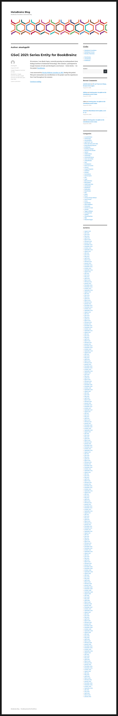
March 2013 (87, 501)
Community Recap (89, 157)
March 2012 (87, 521)
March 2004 (87, 678)
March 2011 (87, 541)
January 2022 (87, 324)
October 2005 (87, 649)
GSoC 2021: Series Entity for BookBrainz (44, 55)
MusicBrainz (87, 57)
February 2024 (88, 281)
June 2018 (86, 394)
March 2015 (87, 460)
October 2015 (87, 448)
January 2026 (87, 243)
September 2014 (88, 470)
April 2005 (87, 659)
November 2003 (88, 684)
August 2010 (87, 553)
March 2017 (87, 420)
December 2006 (88, 625)
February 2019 (88, 381)
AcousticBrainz (88, 137)
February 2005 (88, 663)
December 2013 (88, 486)
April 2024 (87, 278)
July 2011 (86, 534)
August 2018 (87, 391)
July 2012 (86, 514)
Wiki (85, 218)
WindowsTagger (88, 219)
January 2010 (87, 565)
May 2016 (86, 437)
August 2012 (87, 512)
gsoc (24, 77)
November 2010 (88, 548)
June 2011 (86, 536)
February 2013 (88, 502)
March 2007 (87, 620)
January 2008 (87, 605)
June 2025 (87, 255)
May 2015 (86, 457)
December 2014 (88, 465)
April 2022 (87, 319)
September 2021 (88, 330)
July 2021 (86, 334)
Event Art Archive (88, 165)
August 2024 (87, 271)
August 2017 (87, 411)
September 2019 (88, 371)
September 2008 (88, 592)
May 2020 (86, 357)
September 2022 (88, 310)
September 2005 (88, 651)
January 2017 (87, 423)
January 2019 (87, 383)
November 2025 (88, 246)
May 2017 (86, 416)
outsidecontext (87, 84)
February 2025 (88, 261)
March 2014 (87, 480)
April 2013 (86, 499)
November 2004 (88, 668)
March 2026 (87, 239)
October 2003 (87, 686)
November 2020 (88, 347)
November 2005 (88, 647)
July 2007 (86, 614)
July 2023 (86, 293)
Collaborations (88, 154)
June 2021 (86, 335)
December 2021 (88, 325)
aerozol (85, 110)
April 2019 (87, 378)
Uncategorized (88, 213)
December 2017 (88, 405)
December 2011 (88, 526)
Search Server (87, 199)
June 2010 (86, 556)
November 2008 (88, 588)
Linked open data (88, 184)
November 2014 (88, 467)
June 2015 (86, 455)
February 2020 (88, 362)
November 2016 (88, 426)
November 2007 (88, 607)
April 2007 (87, 619)
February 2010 (88, 563)
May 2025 (86, 256)
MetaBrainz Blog (20, 12)
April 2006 (87, 639)
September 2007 (88, 610)
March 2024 (87, 280)
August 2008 (87, 593)
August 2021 (87, 332)
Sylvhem (85, 92)
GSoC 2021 (13, 79)
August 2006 (87, 632)
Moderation (87, 189)
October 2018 (87, 388)
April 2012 (87, 519)
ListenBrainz (87, 58)
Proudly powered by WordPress (29, 709)
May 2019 (86, 376)
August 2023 (87, 292)
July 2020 (86, 354)
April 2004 (87, 676)
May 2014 (86, 477)
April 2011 (86, 539)
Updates (86, 214)
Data (85, 162)
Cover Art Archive (88, 159)
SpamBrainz (87, 202)
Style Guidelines (88, 204)
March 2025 (87, 260)
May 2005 (86, 658)
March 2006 (87, 641)
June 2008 (87, 597)
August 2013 (87, 492)
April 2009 (87, 580)
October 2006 (87, 629)
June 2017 (86, 415)
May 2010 (86, 558)
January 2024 (87, 283)
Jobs (85, 177)
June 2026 (87, 234)
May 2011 (86, 538)
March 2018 (87, 400)
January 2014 (87, 484)
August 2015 (87, 452)
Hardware (86, 170)
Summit (86, 209)
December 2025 (88, 244)
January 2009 (87, 585)
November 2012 (88, 507)
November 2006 (88, 627)
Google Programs (15, 70)
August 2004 (87, 671)
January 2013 (87, 504)
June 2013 (86, 496)
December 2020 (88, 346)
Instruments (87, 174)
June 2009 (87, 577)
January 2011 (87, 545)
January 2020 (87, 364)
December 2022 (88, 305)
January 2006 (87, 644)
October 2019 (87, 369)
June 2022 (87, 315)
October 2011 (87, 529)
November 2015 (88, 447)
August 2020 (87, 352)
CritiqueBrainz (88, 160)
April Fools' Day (88, 142)
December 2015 (88, 445)
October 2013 (87, 489)
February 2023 (88, 302)
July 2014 (86, 474)
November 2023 (88, 287)
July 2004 (86, 673)
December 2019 (88, 366)
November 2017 (88, 406)
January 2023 (87, 303)
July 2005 (86, 654)
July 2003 (86, 690)
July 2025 (86, 253)
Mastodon (92, 53)
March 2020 (87, 361)
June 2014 (86, 475)
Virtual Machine (88, 216)
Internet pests (88, 175)
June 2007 (87, 615)
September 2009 (88, 572)
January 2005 (87, 664)
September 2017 (88, 410)
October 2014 (87, 469)
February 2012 (88, 523)
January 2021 (87, 344)
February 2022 (88, 322)
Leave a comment (15, 81)
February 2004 (88, 679)
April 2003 (87, 693)
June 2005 (87, 656)
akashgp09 (14, 65)
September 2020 (88, 351)
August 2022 (87, 312)
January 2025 (87, 263)
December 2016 (88, 425)
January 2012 (87, 524)
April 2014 (87, 479)
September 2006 (88, 631)
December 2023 (88, 285)
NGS (85, 192)
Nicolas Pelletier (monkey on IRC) (53, 72)
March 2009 (87, 582)
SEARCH (85, 68)
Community (87, 155)
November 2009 (88, 568)
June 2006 (87, 636)
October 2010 (87, 550)
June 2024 (87, 275)
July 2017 (86, 413)
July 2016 (86, 433)
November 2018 (88, 386)
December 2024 (88, 265)
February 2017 (88, 421)
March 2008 (87, 602)
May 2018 (86, 396)
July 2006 (86, 634)
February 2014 (88, 482)
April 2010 (87, 560)
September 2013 (88, 491)
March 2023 (87, 300)
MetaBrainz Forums (89, 52)
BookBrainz (41, 68)
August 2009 (87, 573)
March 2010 (87, 561)
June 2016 (86, 435)
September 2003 (88, 688)
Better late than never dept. (91, 143)
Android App (87, 138)
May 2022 (86, 317)
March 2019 (87, 379)
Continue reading (35, 81)
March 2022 (87, 320)
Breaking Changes (89, 149)
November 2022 (88, 307)
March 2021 (87, 340)
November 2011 (88, 528)
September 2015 (88, 450)
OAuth (86, 194)
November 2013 (88, 487)
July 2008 (86, 595)
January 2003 (87, 696)
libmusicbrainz (88, 181)
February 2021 (88, 342)
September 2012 (88, 511)
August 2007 (87, 612)
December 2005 (88, 646)
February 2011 (87, 543)
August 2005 (87, 652)
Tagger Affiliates (88, 211)
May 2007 (86, 617)
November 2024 (88, 266)
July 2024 (86, 273)
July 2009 (86, 575)
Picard (86, 196)
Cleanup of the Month (89, 150)
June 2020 (87, 356)
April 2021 (87, 339)
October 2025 (87, 248)
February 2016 (88, 442)
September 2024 (88, 270)
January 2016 (87, 443)
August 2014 (87, 472)
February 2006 (88, 642)
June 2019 (86, 374)
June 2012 (86, 516)
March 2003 (87, 695)
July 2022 (86, 314)
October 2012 (87, 509)
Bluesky (86, 53)
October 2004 (87, 669)
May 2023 (86, 297)
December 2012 (88, 506)
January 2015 (87, 464)
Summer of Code (88, 208)
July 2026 (86, 233)
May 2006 (86, 637)
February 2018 (88, 401)
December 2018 (88, 384)
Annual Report (88, 140)
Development (87, 164)
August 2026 (87, 231)
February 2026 (88, 241)
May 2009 (86, 578)
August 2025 (87, 251)
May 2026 (86, 236)
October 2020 (87, 349)
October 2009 (87, 570)
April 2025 (87, 258)
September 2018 (88, 389)
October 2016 (87, 428)
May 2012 (86, 518)
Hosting (86, 172)
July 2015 (86, 453)
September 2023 (88, 290)
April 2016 (87, 438)
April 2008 (87, 600)
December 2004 (88, 666)
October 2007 (87, 609)
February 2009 (88, 583)
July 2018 (86, 393)
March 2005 (87, 661)
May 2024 (86, 276)
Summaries (87, 206)
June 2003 (86, 691)
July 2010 (86, 555)
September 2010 (88, 551)
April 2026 (87, 238)
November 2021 (88, 327)
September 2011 (88, 531)
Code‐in (86, 152)
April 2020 (87, 359)
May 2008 (86, 598)
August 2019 (87, 373)
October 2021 (87, 329)
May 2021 (86, 337)
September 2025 (88, 249)
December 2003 (88, 683)
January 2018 (87, 403)
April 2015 (87, 459)
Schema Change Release (90, 197)
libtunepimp (87, 182)
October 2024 (87, 268)
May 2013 (86, 497)
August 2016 (87, 432)
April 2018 (87, 398)
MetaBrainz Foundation (90, 50)
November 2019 (88, 367)
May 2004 (86, 674)
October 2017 (87, 408)
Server (86, 201)
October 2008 (87, 590)
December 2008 (88, 587)
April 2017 (87, 418)
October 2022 (87, 308)
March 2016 (87, 440)
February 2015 (88, 462)
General (86, 167)
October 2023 (87, 288)
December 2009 (88, 566)
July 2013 (86, 494)
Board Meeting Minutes (90, 145)
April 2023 (87, 298)
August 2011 (87, 533)
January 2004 (87, 681)
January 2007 (87, 624)
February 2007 (88, 622)
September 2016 (88, 430)
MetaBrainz (87, 187)
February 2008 (88, 604)
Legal (85, 179)
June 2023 (86, 295)
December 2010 (88, 546)
